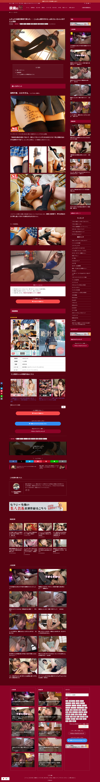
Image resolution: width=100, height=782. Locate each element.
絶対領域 (42, 23)
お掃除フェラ (72, 701)
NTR (67, 701)
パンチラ (84, 705)
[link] (26, 490)
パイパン (79, 705)
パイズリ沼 (40, 777)
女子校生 (35, 23)
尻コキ (72, 714)
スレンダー (68, 705)
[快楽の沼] (16, 7)
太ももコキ (75, 712)
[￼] (83, 728)
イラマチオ (68, 703)
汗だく (84, 714)
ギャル (21, 23)
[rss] (86, 3)
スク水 (25, 23)
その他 (50, 777)
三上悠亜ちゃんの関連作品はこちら (26, 74)
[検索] (90, 3)
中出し (67, 710)
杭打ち (80, 714)
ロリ (86, 707)
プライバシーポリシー (63, 777)
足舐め (84, 719)
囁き (70, 712)
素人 (78, 716)
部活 (67, 721)
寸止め (85, 712)
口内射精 (84, 710)
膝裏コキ (73, 719)
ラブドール (73, 707)
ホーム (26, 777)
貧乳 (81, 719)
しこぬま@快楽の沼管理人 (16, 492)
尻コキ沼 (46, 777)
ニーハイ (28, 23)
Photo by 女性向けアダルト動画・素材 (79, 724)
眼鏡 (75, 716)
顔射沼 (35, 777)
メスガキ (68, 707)
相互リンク (55, 777)
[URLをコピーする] (63, 461)
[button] (13, 461)
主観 (71, 710)
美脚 (86, 716)
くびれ (77, 701)
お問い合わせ (72, 777)
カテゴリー (68, 692)
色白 (77, 719)
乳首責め (75, 710)
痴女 (38, 23)
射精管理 (68, 714)
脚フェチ (46, 23)
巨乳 (76, 714)
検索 (63, 406)
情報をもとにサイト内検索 (15, 405)
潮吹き (67, 716)
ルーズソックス (80, 707)
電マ (70, 721)
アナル (82, 701)
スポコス (82, 703)
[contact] (88, 3)
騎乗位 (74, 721)
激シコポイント (20, 70)
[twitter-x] (85, 3)
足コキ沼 (16, 23)
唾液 (67, 712)
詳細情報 (19, 72)
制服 (32, 23)
